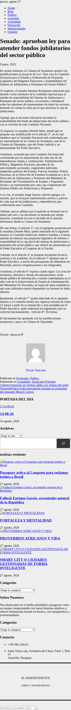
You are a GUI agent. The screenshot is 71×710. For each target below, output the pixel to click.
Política (12, 14)
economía (13, 18)
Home (11, 8)
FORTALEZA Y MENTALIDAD (26, 520)
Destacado (22, 378)
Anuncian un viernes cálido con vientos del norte (34, 385)
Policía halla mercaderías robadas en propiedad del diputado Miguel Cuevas (33, 390)
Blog (10, 11)
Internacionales (17, 28)
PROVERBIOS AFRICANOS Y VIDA (30, 538)
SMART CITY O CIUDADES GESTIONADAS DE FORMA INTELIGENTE (24, 564)
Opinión (12, 31)
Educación (14, 25)
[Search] (63, 443)
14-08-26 (7, 414)
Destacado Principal (43, 381)
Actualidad (14, 21)
